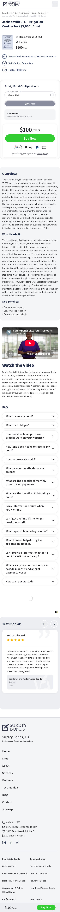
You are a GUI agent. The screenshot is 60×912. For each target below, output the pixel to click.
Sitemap (7, 809)
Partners (7, 780)
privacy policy (42, 153)
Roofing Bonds (9, 899)
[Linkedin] (17, 843)
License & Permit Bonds (13, 880)
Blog (5, 795)
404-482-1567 (13, 822)
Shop (5, 758)
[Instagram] (4, 843)
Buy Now (46, 907)
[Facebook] (10, 843)
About (5, 766)
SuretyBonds (7, 13)
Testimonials (10, 787)
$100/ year (30, 103)
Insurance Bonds (38, 880)
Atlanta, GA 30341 (15, 835)
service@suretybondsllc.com (21, 826)
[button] (44, 624)
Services (7, 773)
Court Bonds (36, 899)
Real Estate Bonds (11, 858)
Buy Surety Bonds (22, 13)
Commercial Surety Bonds (14, 873)
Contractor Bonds (39, 13)
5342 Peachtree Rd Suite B (20, 831)
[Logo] (15, 727)
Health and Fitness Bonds (42, 888)
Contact (7, 802)
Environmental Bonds (40, 866)
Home (6, 751)
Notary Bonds (8, 866)
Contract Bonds (37, 858)
